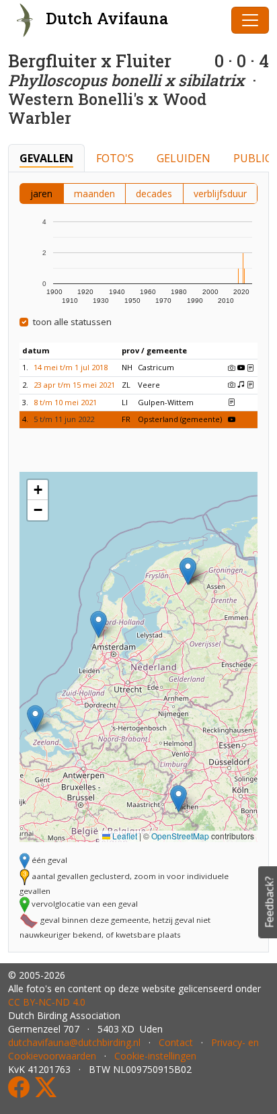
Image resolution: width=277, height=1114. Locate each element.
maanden (94, 193)
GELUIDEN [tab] (183, 158)
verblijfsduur (220, 193)
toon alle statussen (72, 322)
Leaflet (123, 835)
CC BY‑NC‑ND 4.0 (46, 1002)
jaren (41, 193)
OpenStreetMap (180, 835)
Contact (176, 1042)
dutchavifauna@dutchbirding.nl (74, 1042)
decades (154, 193)
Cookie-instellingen (155, 1055)
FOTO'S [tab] (115, 158)
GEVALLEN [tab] (46, 158)
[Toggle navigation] (250, 20)
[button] (178, 798)
